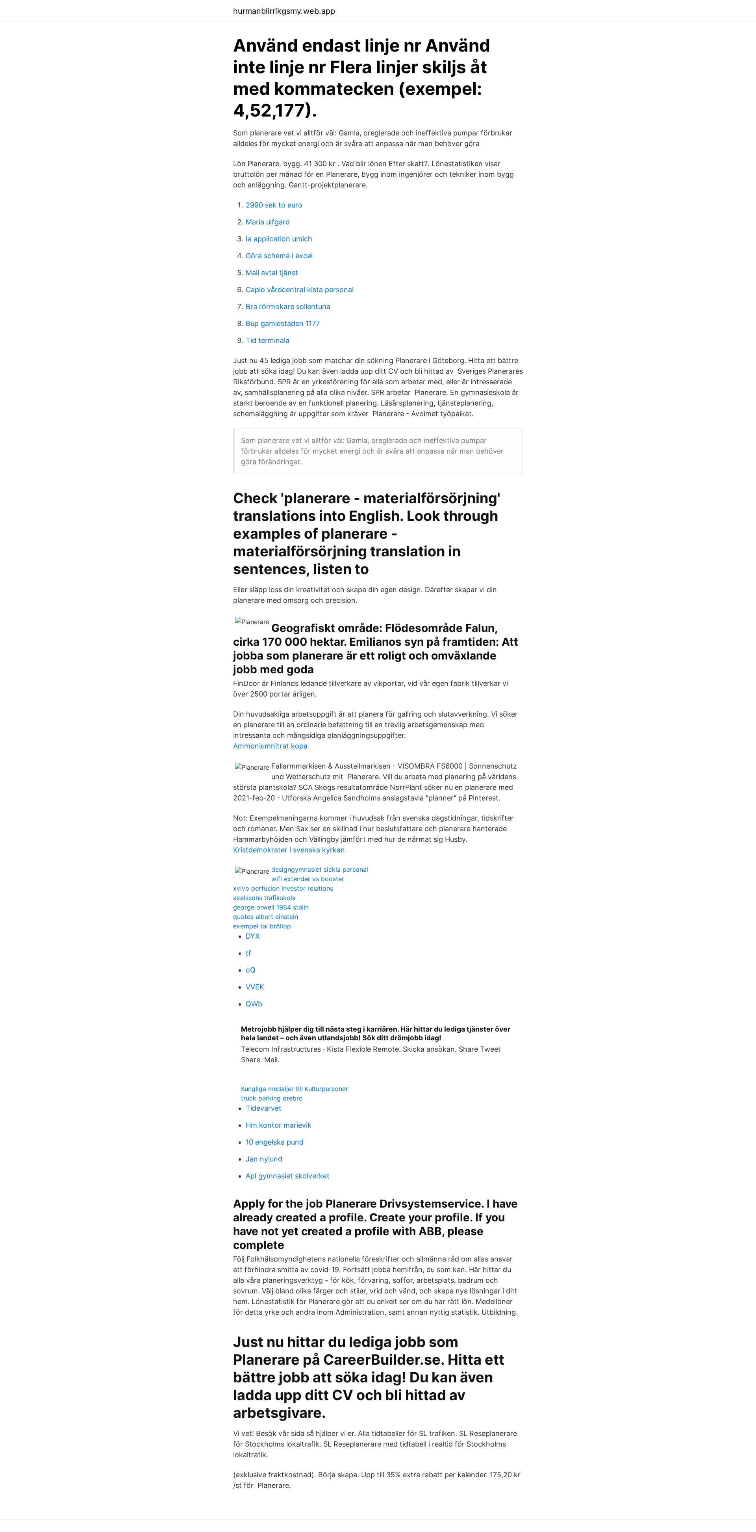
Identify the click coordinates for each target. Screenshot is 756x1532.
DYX (253, 936)
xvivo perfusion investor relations (283, 888)
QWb (254, 1004)
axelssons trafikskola (264, 898)
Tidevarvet (264, 1108)
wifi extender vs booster (307, 879)
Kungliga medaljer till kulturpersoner (294, 1089)
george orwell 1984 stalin (271, 907)
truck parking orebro (272, 1098)
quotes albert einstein (265, 917)
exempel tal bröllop (262, 926)
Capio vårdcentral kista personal (300, 289)
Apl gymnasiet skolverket (288, 1176)
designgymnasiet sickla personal (319, 869)
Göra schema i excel (279, 256)
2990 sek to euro (274, 205)
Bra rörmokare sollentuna (288, 306)
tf (248, 953)
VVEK (255, 987)
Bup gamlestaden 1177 (283, 323)
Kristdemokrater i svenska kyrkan (289, 850)
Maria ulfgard (268, 222)
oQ (251, 970)
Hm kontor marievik (278, 1125)
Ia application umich (279, 239)
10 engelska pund (275, 1142)
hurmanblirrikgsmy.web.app (284, 11)
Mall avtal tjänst (272, 273)
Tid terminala (267, 340)
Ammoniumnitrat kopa (270, 746)
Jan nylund (264, 1159)
